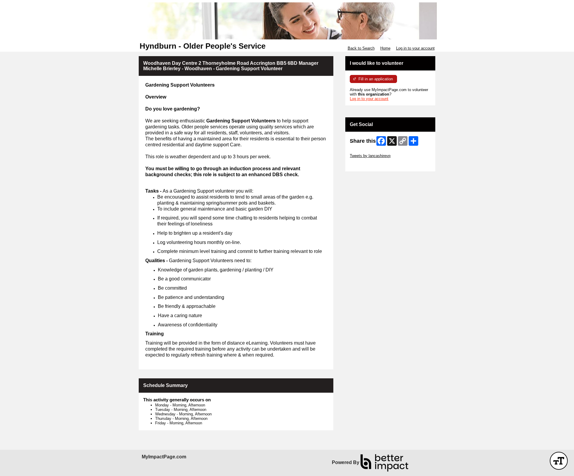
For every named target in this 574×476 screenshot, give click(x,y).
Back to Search (361, 48)
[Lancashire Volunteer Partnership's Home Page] (287, 20)
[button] (559, 461)
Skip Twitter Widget (366, 151)
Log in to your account (415, 48)
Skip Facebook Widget (369, 164)
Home (385, 48)
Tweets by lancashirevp (370, 155)
